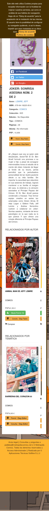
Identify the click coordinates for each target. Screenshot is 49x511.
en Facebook (21, 71)
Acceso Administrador (16, 450)
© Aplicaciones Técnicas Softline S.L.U (25, 451)
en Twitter (20, 77)
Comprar (11, 324)
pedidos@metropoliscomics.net (18, 444)
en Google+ (21, 83)
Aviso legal (13, 442)
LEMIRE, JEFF (22, 101)
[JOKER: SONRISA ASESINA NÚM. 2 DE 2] (26, 46)
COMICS (23, 109)
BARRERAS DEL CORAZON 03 (18, 396)
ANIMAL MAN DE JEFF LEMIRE (19, 291)
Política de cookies (25, 34)
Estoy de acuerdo (27, 31)
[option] (22, 280)
